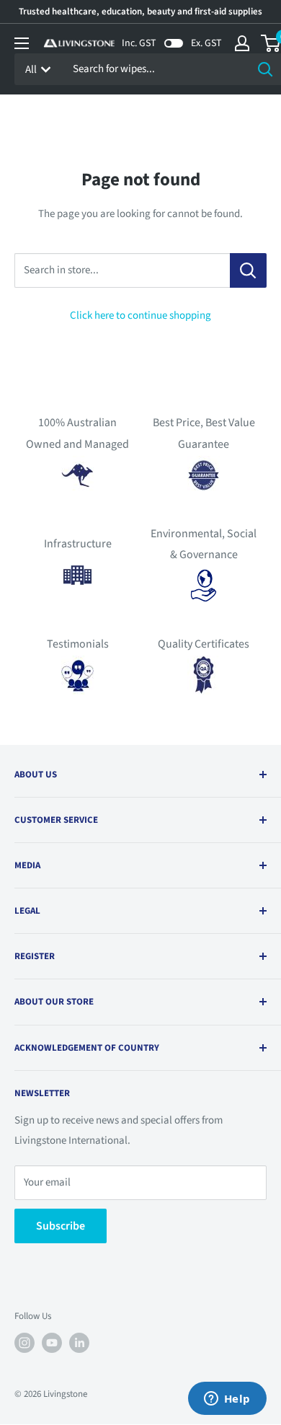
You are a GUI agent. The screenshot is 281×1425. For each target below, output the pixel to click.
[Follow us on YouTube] (52, 1343)
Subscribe (60, 1226)
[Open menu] (21, 43)
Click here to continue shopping (140, 315)
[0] (271, 43)
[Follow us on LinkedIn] (79, 1343)
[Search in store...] (248, 270)
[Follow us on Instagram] (24, 1343)
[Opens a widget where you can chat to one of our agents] (227, 1400)
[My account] (242, 43)
